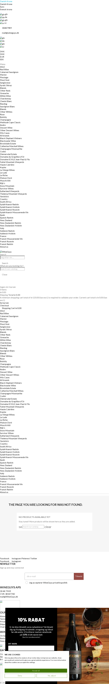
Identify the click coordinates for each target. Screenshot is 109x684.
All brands (4, 135)
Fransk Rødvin (6, 244)
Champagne (5, 119)
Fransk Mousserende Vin (11, 238)
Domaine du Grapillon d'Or (12, 156)
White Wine (5, 96)
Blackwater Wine (8, 141)
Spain (2, 215)
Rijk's (2, 183)
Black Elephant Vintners (11, 138)
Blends (3, 88)
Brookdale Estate (8, 143)
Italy (2, 228)
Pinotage (4, 77)
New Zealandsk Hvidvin (11, 225)
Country (3, 199)
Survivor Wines (7, 188)
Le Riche (4, 175)
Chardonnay (5, 98)
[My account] (1, 277)
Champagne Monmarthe (11, 149)
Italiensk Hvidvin (7, 233)
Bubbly (3, 117)
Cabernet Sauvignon (9, 72)
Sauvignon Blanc (7, 106)
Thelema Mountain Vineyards (13, 193)
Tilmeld (78, 576)
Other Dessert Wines (9, 130)
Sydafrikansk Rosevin (10, 209)
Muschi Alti (5, 180)
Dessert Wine (6, 127)
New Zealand (6, 220)
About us (4, 246)
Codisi (3, 151)
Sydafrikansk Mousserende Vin (14, 212)
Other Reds (5, 90)
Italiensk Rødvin (7, 231)
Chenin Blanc (6, 101)
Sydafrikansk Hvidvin (10, 207)
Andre (3, 125)
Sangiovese (5, 82)
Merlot (3, 74)
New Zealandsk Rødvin (10, 223)
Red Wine (4, 69)
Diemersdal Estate (8, 154)
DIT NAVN (12, 644)
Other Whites (6, 111)
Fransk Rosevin (7, 241)
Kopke (3, 167)
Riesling (3, 104)
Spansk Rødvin (6, 217)
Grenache (4, 93)
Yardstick (4, 196)
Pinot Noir (5, 80)
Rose (2, 114)
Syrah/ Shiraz (6, 85)
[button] (54, 263)
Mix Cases (5, 133)
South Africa (5, 201)
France (3, 236)
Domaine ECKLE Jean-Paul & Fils (15, 159)
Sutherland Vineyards (9, 191)
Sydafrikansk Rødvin (9, 204)
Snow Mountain (7, 186)
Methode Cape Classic (10, 122)
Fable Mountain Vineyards (12, 162)
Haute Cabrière (7, 164)
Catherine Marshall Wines (12, 146)
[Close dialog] (106, 610)
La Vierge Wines (7, 170)
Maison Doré (6, 178)
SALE (2, 66)
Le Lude (3, 172)
